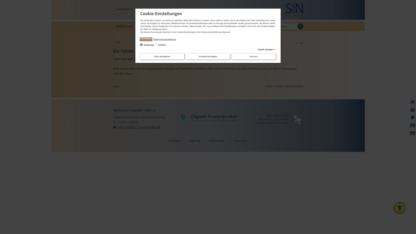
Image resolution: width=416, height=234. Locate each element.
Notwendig (148, 45)
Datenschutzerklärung (164, 39)
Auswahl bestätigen (208, 56)
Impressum (146, 39)
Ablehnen (253, 56)
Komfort (162, 45)
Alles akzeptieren (162, 56)
